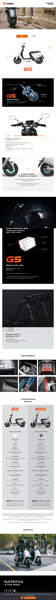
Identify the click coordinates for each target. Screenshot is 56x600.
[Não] (54, 596)
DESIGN (51, 587)
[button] (49, 3)
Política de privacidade (30, 597)
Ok (22, 597)
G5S (34, 36)
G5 (22, 36)
